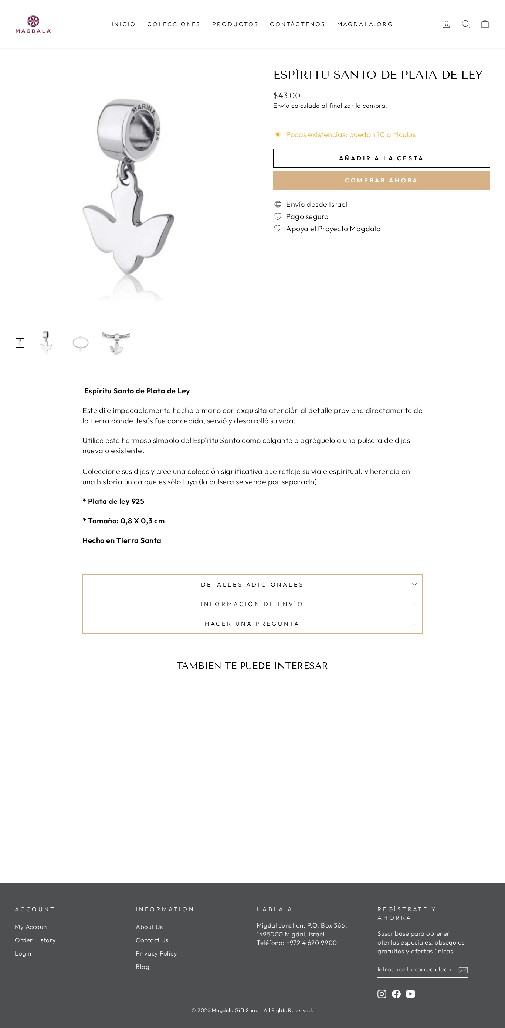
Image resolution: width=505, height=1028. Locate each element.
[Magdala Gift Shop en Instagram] (381, 993)
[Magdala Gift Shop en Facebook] (396, 993)
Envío (281, 105)
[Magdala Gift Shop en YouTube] (410, 993)
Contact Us (152, 940)
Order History (35, 940)
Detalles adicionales (252, 584)
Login (23, 953)
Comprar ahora (381, 180)
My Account (32, 926)
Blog (142, 966)
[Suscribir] (463, 969)
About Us (149, 926)
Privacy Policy (156, 953)
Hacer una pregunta (252, 623)
